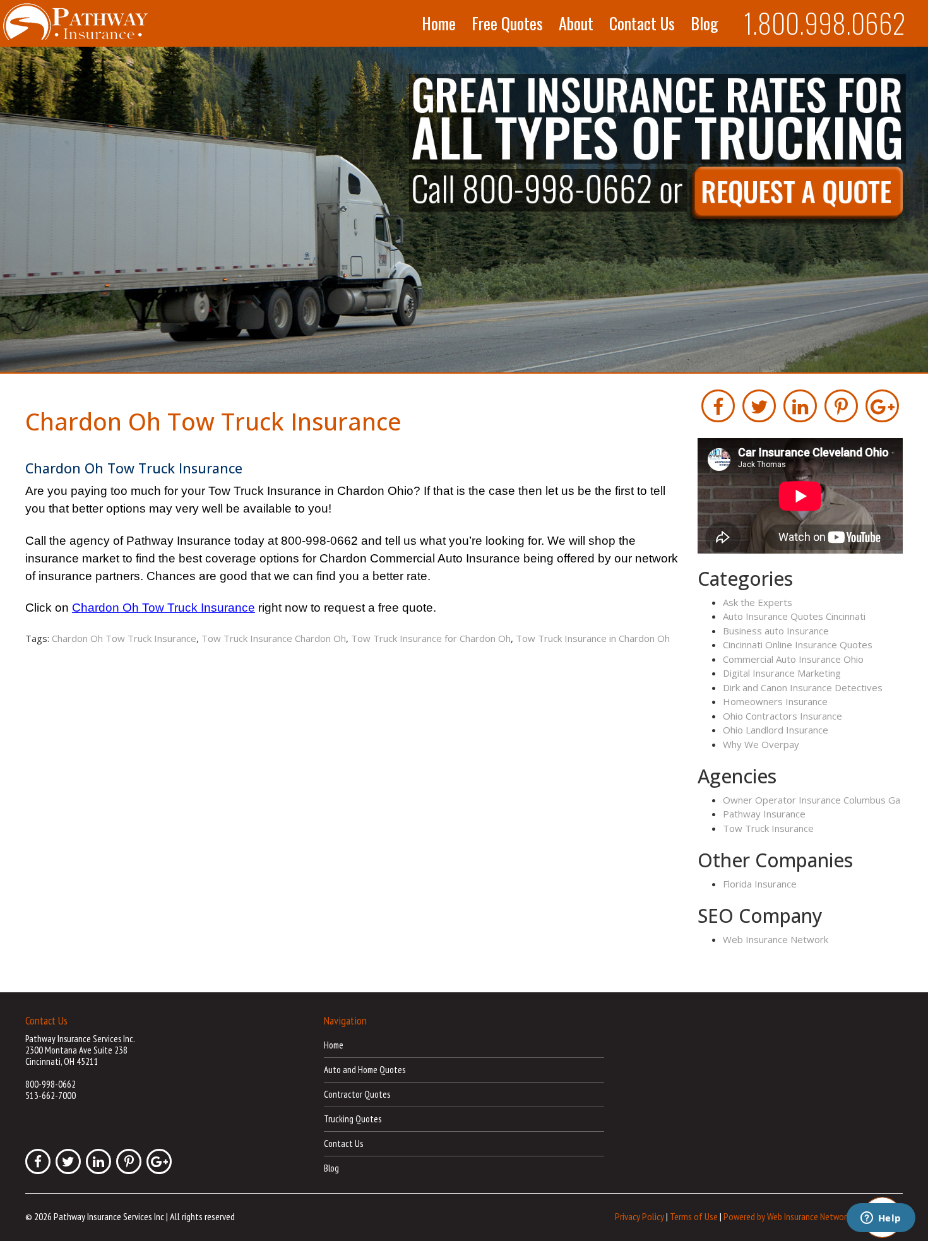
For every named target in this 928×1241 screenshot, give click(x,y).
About (576, 23)
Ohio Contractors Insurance (782, 716)
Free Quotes (507, 23)
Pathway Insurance (764, 813)
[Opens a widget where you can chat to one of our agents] (880, 1219)
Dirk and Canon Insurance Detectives (803, 687)
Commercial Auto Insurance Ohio (793, 659)
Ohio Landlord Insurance (775, 729)
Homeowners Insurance (775, 701)
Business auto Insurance (776, 630)
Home (439, 23)
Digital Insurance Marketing (782, 673)
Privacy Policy (639, 1216)
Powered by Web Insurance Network (786, 1216)
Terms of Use (694, 1216)
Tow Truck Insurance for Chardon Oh (431, 638)
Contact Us (642, 23)
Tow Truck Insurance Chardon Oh (273, 638)
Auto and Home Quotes (364, 1070)
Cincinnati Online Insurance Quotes (797, 644)
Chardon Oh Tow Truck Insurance (124, 638)
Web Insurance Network (775, 939)
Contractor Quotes (357, 1094)
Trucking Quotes (352, 1119)
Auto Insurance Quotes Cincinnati (794, 616)
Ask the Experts (757, 602)
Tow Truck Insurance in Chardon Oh (593, 638)
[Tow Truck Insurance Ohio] (464, 210)
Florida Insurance (760, 883)
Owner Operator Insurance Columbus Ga (811, 799)
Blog (704, 23)
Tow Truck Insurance (768, 828)
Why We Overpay (761, 744)
